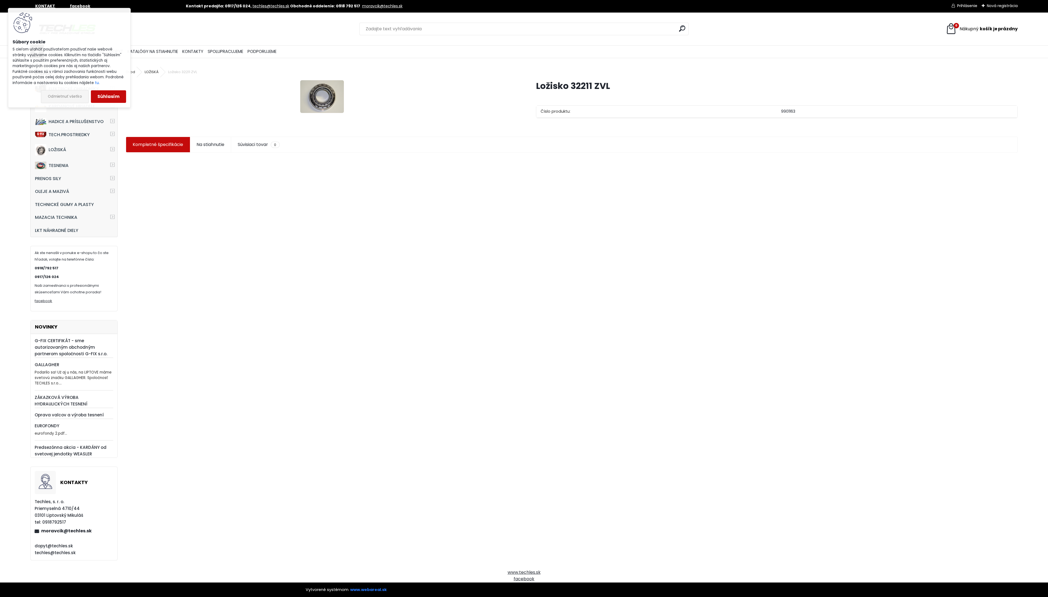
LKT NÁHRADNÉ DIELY (56, 230)
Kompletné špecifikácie (158, 144)
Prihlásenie (967, 5)
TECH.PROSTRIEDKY (69, 135)
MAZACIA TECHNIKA (56, 217)
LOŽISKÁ (57, 150)
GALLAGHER (47, 365)
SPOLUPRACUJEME (225, 51)
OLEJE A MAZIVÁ (52, 191)
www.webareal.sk (368, 589)
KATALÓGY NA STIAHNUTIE (152, 51)
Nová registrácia (1002, 5)
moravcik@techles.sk (382, 6)
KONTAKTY (192, 51)
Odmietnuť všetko (65, 96)
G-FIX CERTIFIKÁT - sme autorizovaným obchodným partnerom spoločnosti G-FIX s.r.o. (71, 347)
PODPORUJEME (262, 51)
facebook (43, 300)
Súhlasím (108, 96)
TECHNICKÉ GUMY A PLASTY (64, 204)
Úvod (130, 71)
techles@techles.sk (270, 6)
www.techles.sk (524, 572)
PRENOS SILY (48, 178)
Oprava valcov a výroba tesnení (69, 415)
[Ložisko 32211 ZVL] (322, 96)
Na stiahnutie (210, 144)
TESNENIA (59, 165)
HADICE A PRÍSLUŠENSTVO (76, 121)
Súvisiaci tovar (257, 144)
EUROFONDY (47, 426)
